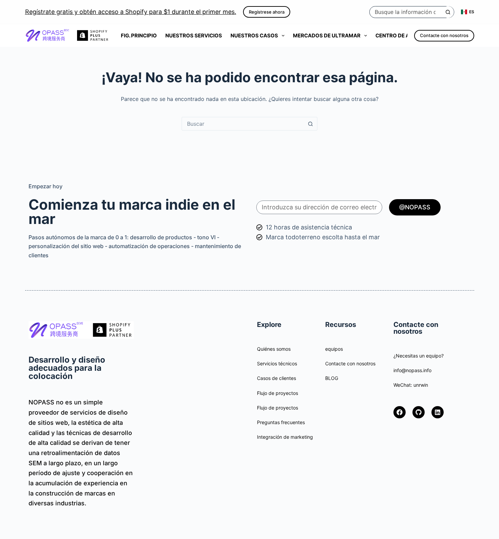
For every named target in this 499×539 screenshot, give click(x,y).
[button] (467, 11)
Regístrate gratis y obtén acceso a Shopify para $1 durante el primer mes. (130, 11)
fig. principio (139, 35)
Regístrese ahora (266, 12)
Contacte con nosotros (444, 35)
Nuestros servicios (193, 35)
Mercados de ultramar (327, 35)
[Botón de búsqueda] (448, 12)
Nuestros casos (254, 35)
